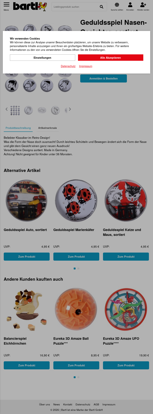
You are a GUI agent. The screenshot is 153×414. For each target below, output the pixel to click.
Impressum (85, 66)
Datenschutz (68, 66)
